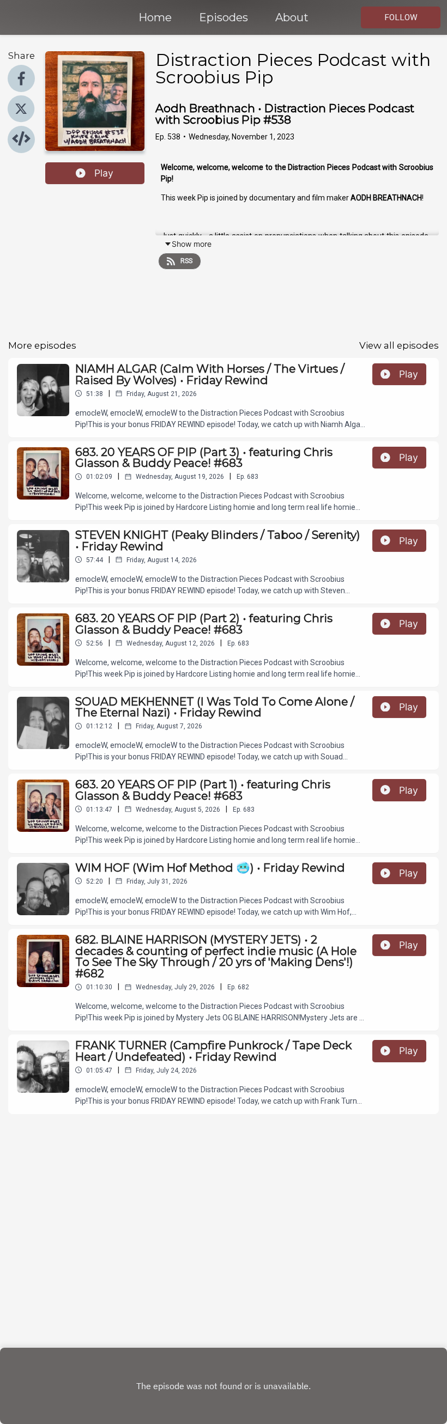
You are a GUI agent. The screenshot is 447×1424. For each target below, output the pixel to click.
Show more (192, 243)
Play (103, 173)
